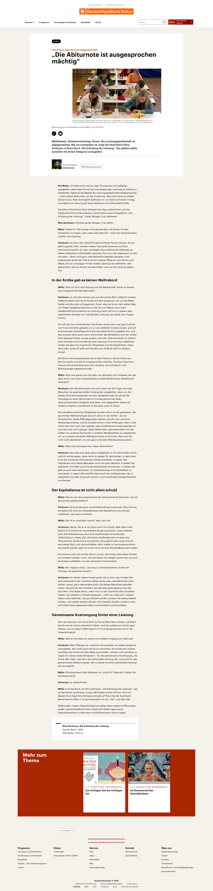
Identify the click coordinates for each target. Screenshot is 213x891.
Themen (28, 22)
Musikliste (85, 22)
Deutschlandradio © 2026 (106, 880)
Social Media (131, 855)
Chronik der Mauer (130, 886)
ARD (86, 886)
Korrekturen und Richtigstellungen (177, 867)
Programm (44, 22)
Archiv (98, 22)
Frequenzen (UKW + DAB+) (66, 855)
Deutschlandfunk (95, 5)
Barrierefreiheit (168, 871)
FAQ (91, 851)
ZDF (95, 886)
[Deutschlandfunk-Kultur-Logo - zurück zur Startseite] (106, 11)
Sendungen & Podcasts (65, 22)
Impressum (132, 883)
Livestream (59, 851)
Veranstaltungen (97, 867)
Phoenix (105, 886)
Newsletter (94, 859)
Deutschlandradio (169, 851)
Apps (91, 855)
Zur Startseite (65, 830)
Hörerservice (131, 851)
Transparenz (167, 863)
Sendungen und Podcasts (30, 855)
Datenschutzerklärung (86, 883)
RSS (91, 863)
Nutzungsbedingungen (112, 883)
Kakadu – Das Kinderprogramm (32, 863)
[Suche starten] (164, 22)
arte (115, 886)
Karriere (165, 859)
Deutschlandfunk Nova (115, 5)
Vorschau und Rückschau (30, 851)
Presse (164, 855)
